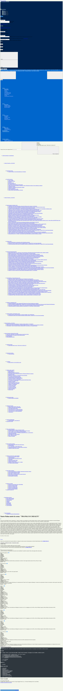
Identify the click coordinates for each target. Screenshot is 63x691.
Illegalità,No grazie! (11, 374)
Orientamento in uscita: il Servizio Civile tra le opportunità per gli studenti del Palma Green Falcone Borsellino (25, 213)
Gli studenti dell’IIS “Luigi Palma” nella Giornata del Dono (15, 335)
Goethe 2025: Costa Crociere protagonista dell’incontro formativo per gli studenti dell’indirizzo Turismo (24, 211)
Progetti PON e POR (9, 421)
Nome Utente (12, 21)
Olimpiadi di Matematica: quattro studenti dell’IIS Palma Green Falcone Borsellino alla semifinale (23, 303)
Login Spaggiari (25, 38)
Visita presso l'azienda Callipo (13, 460)
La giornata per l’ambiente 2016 (13, 380)
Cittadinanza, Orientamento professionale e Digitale (16, 187)
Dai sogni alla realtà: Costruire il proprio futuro (15, 184)
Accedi (2, 16)
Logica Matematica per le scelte (13, 189)
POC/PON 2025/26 (9, 179)
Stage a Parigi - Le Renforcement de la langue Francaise (17, 474)
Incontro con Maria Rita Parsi (12, 488)
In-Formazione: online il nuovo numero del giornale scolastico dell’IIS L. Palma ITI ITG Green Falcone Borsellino (26, 315)
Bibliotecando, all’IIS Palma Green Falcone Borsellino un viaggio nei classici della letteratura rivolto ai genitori (25, 224)
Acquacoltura (10, 459)
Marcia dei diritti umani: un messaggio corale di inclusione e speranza (19, 242)
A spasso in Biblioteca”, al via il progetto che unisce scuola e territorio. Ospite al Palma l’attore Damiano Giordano (26, 266)
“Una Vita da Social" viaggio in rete (13, 382)
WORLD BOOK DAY (10, 499)
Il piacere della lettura (11, 181)
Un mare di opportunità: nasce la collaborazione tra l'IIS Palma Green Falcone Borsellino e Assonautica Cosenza (25, 218)
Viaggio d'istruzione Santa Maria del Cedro (15, 458)
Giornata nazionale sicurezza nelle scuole (14, 377)
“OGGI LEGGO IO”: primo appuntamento (15, 411)
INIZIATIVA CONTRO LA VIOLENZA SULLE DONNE (17, 375)
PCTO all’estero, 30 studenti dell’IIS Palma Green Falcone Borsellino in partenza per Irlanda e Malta (24, 288)
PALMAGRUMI (11, 445)
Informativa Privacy (5, 669)
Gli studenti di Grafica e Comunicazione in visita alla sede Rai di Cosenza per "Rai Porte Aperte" (23, 285)
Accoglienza (8, 361)
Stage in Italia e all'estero (10, 470)
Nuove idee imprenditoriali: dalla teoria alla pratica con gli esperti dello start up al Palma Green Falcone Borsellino (26, 256)
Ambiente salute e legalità (10, 370)
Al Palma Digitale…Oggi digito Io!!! (14, 420)
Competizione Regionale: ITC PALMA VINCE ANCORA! (17, 447)
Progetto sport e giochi (9, 397)
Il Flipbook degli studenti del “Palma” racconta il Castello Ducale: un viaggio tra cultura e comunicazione (24, 229)
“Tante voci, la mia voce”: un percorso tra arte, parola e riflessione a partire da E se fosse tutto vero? (23, 209)
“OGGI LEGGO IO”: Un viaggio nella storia (15, 409)
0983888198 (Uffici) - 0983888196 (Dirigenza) (11, 655)
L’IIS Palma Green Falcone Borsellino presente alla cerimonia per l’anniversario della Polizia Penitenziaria (24, 263)
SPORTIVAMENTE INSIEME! (13, 398)
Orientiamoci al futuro (11, 186)
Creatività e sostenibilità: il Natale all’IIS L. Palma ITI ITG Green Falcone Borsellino (21, 231)
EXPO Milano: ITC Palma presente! (14, 434)
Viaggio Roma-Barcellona (12, 433)
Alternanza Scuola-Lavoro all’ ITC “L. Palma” (15, 462)
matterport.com (2, 574)
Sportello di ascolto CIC (10, 489)
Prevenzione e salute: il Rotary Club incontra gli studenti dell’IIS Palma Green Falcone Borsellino (23, 257)
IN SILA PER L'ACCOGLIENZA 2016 (14, 362)
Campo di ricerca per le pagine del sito (6, 149)
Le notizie (38, 144)
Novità (38, 143)
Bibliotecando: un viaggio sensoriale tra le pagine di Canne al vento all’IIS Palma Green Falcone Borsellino (25, 216)
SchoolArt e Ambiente (11, 381)
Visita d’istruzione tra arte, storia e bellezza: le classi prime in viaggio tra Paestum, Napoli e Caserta (23, 282)
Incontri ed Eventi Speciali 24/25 (11, 251)
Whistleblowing (4, 673)
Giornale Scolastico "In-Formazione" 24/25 (13, 313)
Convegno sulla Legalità (12, 385)
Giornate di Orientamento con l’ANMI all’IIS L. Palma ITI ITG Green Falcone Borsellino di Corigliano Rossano (25, 268)
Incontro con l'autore (9, 483)
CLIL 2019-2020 (9, 505)
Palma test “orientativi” (11, 188)
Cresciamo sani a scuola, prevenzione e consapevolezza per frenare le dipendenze (21, 258)
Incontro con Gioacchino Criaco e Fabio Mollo (15, 484)
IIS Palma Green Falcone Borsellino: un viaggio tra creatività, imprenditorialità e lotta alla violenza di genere (25, 219)
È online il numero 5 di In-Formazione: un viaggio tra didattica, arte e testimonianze (21, 314)
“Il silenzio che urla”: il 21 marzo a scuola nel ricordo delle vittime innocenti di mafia (21, 262)
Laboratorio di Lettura (9, 405)
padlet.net (2, 610)
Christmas (7, 501)
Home (38, 142)
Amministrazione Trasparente (6, 675)
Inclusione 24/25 (9, 241)
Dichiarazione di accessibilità (6, 671)
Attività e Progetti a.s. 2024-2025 (9, 197)
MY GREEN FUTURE (12, 183)
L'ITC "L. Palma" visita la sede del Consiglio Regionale (17, 431)
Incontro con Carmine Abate (12, 486)
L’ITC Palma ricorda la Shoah (13, 408)
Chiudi (2, 44)
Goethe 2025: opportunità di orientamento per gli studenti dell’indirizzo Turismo (20, 214)
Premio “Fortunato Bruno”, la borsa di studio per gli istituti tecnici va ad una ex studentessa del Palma (24, 254)
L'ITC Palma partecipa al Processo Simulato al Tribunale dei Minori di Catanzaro (20, 373)
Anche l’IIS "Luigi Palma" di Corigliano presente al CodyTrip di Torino (17, 334)
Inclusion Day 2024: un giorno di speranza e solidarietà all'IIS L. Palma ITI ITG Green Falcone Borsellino (24, 243)
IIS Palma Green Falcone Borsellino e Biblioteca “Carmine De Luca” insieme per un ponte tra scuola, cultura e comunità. (27, 227)
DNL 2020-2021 (9, 504)
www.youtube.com (3, 631)
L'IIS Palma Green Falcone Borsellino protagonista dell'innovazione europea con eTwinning (22, 206)
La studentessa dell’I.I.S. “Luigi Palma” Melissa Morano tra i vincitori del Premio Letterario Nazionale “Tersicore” (26, 269)
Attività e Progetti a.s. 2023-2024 (9, 323)
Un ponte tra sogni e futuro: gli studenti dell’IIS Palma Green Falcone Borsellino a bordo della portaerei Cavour (25, 280)
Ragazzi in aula (10, 389)
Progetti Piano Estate (9, 170)
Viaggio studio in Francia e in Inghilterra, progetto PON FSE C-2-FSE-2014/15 (20, 432)
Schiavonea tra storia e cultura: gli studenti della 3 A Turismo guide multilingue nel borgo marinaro (23, 279)
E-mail (11, 36)
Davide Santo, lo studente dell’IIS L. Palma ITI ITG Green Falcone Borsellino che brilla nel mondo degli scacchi (25, 305)
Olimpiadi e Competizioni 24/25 (11, 302)
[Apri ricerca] (55, 75)
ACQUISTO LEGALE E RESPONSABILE (15, 378)
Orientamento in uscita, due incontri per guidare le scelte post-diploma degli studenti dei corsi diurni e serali (24, 210)
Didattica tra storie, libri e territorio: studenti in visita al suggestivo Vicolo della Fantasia (21, 253)
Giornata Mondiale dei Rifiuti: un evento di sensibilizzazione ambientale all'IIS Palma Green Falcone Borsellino (25, 261)
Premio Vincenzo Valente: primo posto (14, 406)
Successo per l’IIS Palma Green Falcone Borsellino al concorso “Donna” (19, 264)
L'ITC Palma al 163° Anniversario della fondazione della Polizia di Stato (19, 379)
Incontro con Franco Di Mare (12, 485)
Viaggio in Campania (11, 436)
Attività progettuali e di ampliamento (8, 155)
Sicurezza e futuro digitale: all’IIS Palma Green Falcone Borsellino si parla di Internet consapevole (23, 222)
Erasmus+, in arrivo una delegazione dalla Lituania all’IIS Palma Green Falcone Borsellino (22, 265)
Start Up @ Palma (11, 182)
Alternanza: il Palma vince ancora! (13, 448)
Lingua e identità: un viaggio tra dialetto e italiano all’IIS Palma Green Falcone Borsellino (22, 260)
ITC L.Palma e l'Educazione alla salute (14, 376)
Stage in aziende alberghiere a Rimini (14, 472)
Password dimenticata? (3, 24)
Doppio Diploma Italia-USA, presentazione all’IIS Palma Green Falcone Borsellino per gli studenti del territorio (25, 255)
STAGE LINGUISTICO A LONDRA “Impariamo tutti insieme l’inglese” (19, 471)
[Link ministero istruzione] (4, 1)
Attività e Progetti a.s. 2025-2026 (9, 163)
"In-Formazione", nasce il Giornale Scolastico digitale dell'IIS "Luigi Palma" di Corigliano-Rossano (21, 325)
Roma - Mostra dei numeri (12, 435)
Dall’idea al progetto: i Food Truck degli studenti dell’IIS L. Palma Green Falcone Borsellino (22, 228)
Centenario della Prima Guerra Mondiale (14, 407)
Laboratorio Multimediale (10, 419)
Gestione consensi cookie (6, 674)
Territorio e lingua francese (12, 461)
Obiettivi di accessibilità (6, 672)
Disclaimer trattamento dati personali (6, 682)
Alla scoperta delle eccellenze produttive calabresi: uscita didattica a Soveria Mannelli (21, 212)
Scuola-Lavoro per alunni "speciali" (13, 456)
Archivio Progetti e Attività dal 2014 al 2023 (11, 333)
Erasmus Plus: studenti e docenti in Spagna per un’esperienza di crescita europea (20, 278)
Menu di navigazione (56, 153)
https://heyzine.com (3, 563)
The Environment (9, 500)
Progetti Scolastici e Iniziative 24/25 (12, 205)
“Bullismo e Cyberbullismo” (12, 384)
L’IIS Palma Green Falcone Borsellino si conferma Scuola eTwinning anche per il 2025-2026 (22, 217)
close (1, 79)
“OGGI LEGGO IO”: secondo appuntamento (15, 410)
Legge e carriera (10, 180)
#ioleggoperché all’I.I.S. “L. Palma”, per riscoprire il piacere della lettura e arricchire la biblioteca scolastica (24, 233)
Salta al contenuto (3, 0)
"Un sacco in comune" (11, 386)
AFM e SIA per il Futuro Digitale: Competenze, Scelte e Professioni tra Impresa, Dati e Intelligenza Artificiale (25, 185)
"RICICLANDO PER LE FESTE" (13, 383)
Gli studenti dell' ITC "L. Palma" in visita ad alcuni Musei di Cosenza (19, 430)
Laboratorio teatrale (9, 344)
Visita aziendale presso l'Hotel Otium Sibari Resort (16, 444)
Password (11, 22)
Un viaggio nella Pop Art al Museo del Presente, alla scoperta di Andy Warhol (20, 286)
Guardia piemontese (11, 457)
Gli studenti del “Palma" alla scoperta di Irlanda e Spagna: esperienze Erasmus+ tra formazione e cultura (24, 294)
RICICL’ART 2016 (11, 371)
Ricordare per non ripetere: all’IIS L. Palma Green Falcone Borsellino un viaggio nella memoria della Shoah (25, 225)
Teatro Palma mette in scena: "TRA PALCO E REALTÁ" (17, 345)
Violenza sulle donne (11, 388)
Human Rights (8, 503)
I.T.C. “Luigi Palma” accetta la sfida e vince (15, 446)
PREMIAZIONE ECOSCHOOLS (13, 372)
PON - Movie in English (10, 498)
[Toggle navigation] (8, 75)
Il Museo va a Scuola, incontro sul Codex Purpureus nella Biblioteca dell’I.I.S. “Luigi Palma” (22, 270)
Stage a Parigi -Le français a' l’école (13, 473)
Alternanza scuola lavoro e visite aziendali (13, 455)
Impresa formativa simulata (10, 443)
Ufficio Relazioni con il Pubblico (7, 670)
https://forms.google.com (4, 552)
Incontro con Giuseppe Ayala (12, 487)
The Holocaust (8, 502)
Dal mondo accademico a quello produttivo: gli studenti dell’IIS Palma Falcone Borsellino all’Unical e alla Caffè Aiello (26, 289)
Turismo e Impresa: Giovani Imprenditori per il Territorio (17, 171)
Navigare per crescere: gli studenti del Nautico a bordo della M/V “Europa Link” (20, 284)
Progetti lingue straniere (8, 497)
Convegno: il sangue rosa (12, 387)
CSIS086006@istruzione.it (13, 656)
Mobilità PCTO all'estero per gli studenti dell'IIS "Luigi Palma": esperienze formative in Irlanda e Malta (24, 293)
